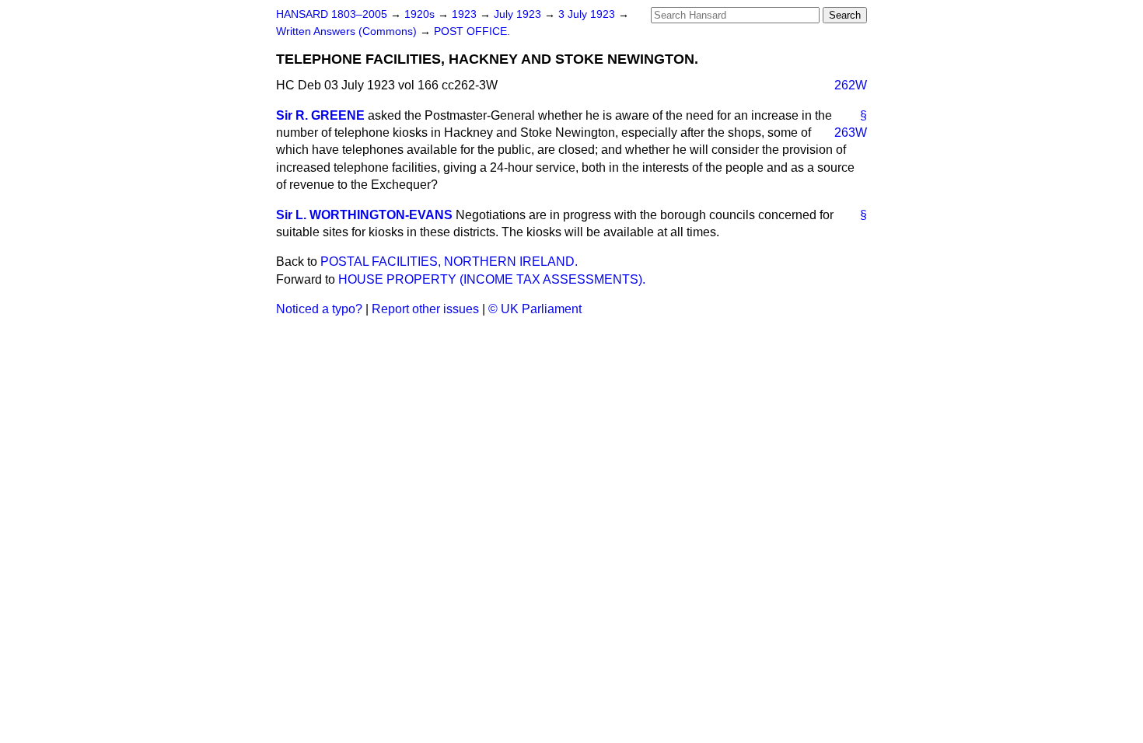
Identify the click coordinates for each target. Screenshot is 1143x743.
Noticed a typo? (319, 309)
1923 (466, 14)
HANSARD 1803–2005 (331, 14)
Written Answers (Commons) (348, 31)
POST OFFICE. (472, 31)
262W (850, 85)
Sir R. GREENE (320, 115)
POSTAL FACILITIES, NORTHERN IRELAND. (449, 261)
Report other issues (425, 309)
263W (850, 132)
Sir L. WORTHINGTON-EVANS (364, 215)
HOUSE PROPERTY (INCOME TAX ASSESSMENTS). (491, 279)
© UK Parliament (535, 309)
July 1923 (519, 14)
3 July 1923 (588, 14)
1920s (421, 14)
